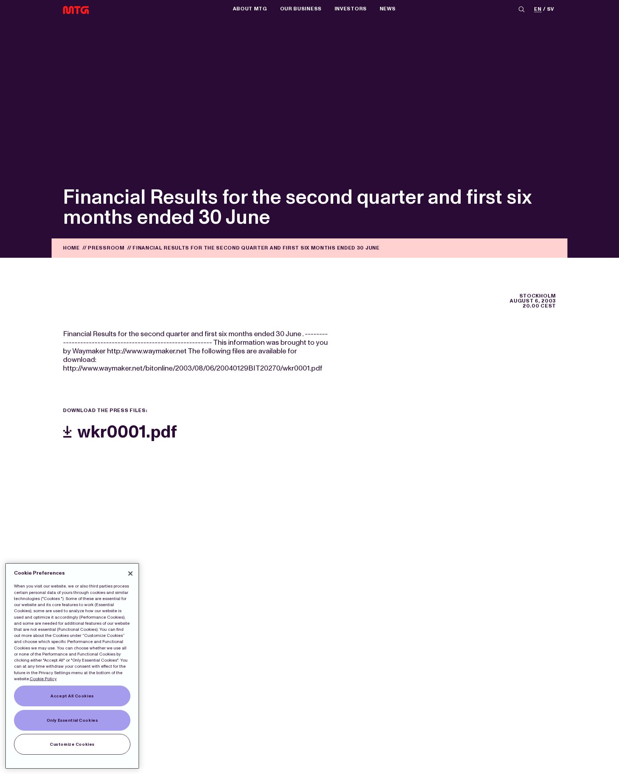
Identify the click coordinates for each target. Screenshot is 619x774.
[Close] (130, 573)
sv (550, 9)
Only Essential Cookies (72, 720)
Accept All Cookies (72, 695)
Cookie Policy (43, 678)
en (537, 9)
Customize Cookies (72, 744)
